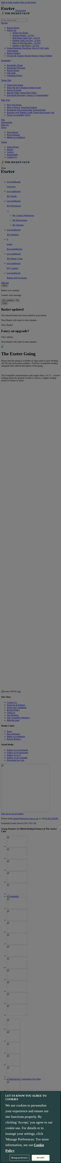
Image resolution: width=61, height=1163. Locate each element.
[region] (30, 1127)
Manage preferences (19, 1158)
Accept (40, 1158)
